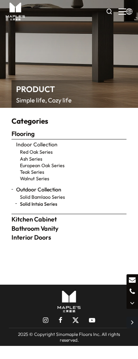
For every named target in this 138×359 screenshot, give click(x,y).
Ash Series (31, 159)
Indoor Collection (37, 144)
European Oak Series (42, 165)
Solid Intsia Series (38, 204)
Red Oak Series (36, 152)
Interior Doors (31, 237)
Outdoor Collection (38, 189)
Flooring (23, 134)
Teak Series (32, 172)
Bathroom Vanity (35, 228)
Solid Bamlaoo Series (42, 197)
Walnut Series (34, 178)
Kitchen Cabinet (34, 219)
